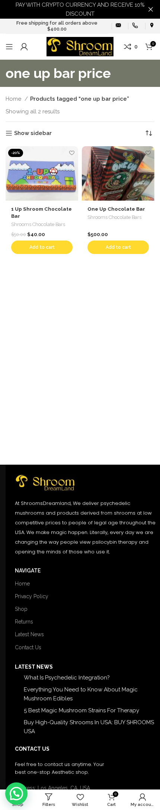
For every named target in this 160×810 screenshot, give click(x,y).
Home (14, 98)
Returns (24, 622)
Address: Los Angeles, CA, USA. (53, 788)
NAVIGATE (28, 571)
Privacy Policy (31, 596)
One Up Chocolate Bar (116, 209)
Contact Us (28, 647)
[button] (42, 247)
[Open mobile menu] (9, 46)
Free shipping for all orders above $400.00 (56, 26)
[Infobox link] (118, 25)
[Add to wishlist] (71, 152)
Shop (21, 609)
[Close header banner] (150, 9)
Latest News (29, 634)
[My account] (24, 46)
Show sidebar (33, 133)
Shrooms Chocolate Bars (38, 224)
